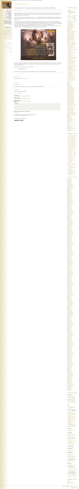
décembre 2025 (70, 185)
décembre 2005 (70, 383)
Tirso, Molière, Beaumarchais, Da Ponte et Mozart (72, 52)
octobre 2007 (70, 365)
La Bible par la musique (71, 24)
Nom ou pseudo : (16, 95)
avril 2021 (69, 228)
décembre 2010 (70, 333)
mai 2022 (69, 217)
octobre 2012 (70, 314)
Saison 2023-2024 (71, 100)
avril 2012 (69, 319)
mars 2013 (70, 310)
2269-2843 (75, 487)
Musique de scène (71, 80)
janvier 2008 (70, 362)
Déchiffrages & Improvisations (70, 25)
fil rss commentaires (71, 481)
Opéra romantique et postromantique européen (72, 60)
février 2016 (70, 280)
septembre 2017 (70, 264)
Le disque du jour (33, 10)
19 (72, 475)
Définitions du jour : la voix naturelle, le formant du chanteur (72, 421)
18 (71, 475)
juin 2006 (69, 378)
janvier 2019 (70, 251)
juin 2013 (69, 307)
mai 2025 (69, 191)
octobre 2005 (70, 385)
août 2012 (69, 316)
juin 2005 (69, 388)
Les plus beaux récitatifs (72, 44)
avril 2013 (69, 309)
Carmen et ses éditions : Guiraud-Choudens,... (72, 153)
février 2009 (70, 351)
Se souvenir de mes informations (21, 118)
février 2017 (70, 270)
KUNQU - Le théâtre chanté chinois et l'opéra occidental (72, 435)
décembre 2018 (70, 252)
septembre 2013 (70, 305)
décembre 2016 (70, 272)
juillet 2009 (70, 347)
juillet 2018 (70, 256)
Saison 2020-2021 (71, 98)
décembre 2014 (70, 292)
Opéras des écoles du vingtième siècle (71, 75)
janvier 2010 (70, 342)
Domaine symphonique (40, 10)
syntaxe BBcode (30, 115)
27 (74, 476)
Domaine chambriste (71, 103)
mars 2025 (70, 193)
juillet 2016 (70, 276)
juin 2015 (69, 287)
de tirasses (35, 17)
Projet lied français (71, 38)
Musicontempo (70, 109)
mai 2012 (69, 318)
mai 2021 (69, 227)
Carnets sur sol (21, 4)
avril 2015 (69, 289)
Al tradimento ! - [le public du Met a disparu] (72, 444)
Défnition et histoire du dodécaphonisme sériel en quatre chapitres (72, 425)
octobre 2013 (70, 304)
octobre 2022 (70, 213)
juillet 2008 (70, 357)
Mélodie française (71, 39)
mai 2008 (69, 359)
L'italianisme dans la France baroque (8, 29)
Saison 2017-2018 (71, 95)
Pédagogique (70, 85)
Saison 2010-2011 (71, 89)
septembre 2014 (70, 295)
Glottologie (70, 86)
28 (75, 476)
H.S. (69, 124)
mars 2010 (70, 340)
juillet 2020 (70, 236)
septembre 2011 (70, 325)
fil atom (69, 482)
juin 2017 (69, 267)
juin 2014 (69, 297)
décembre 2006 (70, 373)
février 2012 (70, 321)
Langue (69, 29)
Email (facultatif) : (17, 97)
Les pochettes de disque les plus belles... (72, 148)
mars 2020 (70, 239)
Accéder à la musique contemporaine (71, 461)
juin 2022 (69, 216)
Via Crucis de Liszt (71, 41)
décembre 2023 (70, 201)
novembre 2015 (70, 283)
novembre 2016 (70, 273)
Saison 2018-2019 (71, 96)
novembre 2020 (70, 232)
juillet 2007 (70, 367)
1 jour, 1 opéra (70, 23)
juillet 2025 (70, 189)
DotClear (76, 486)
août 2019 (69, 245)
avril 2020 (69, 238)
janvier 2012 (70, 322)
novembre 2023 (70, 202)
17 (70, 475)
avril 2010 (69, 339)
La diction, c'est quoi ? (71, 426)
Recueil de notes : (8, 43)
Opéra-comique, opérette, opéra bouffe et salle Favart (72, 419)
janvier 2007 (70, 372)
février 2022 (70, 220)
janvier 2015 (70, 291)
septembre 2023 (70, 204)
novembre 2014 (70, 293)
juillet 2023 (70, 205)
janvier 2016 (70, 281)
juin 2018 (69, 257)
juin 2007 (69, 368)
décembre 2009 (70, 343)
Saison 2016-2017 (71, 94)
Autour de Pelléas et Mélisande (71, 68)
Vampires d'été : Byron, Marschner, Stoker (71, 32)
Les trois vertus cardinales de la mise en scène (7, 37)
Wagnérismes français (71, 67)
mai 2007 (69, 369)
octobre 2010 (70, 334)
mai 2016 (69, 278)
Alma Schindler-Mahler (71, 37)
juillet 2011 (69, 327)
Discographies (70, 87)
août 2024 (69, 196)
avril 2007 (69, 370)
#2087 (60, 10)
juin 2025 (69, 190)
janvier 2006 (70, 382)
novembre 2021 (70, 222)
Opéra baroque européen (72, 47)
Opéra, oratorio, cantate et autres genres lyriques (72, 413)
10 (70, 474)
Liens (10, 55)
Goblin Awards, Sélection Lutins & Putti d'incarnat (72, 43)
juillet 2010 (70, 337)
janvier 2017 (70, 271)
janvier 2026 (70, 184)
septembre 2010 (70, 335)
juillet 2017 (70, 266)
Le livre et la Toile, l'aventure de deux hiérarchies (6, 30)
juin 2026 (69, 180)
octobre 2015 (70, 284)
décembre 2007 (70, 363)
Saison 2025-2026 (71, 26)
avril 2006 (69, 380)
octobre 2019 (70, 243)
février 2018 (70, 260)
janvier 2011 (70, 332)
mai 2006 (69, 379)
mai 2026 (69, 181)
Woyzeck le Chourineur (7, 33)
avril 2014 (69, 299)
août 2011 (69, 326)
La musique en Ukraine (71, 21)
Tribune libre (9, 52)
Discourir (69, 115)
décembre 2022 (70, 211)
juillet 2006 (70, 377)
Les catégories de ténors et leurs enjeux (72, 417)
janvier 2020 (70, 241)
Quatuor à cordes (71, 102)
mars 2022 (70, 219)
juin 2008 (69, 358)
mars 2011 (70, 330)
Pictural (69, 117)
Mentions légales (9, 50)
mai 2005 (69, 389)
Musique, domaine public (72, 114)
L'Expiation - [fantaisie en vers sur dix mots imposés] (72, 442)
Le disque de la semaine (72, 112)
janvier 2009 (70, 352)
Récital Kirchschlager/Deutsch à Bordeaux (72, 455)
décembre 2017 (70, 262)
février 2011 (70, 331)
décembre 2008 (70, 353)
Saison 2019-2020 (71, 97)
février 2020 (70, 240)
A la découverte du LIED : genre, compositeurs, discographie (72, 407)
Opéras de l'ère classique (72, 49)
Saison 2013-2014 (71, 92)
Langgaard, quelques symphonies (71, 450)
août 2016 (69, 275)
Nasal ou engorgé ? (8, 34)
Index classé (16, 78)
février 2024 (70, 200)
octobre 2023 (70, 203)
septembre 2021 (70, 224)
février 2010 (70, 341)
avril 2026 (69, 182)
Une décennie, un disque (72, 22)
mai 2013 (69, 308)
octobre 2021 (70, 223)
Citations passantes (71, 34)
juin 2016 (69, 277)
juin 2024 (69, 198)
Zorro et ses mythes (71, 33)
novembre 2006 (70, 374)
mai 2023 (69, 207)
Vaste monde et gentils (71, 125)
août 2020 (69, 235)
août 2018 (69, 255)
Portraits (69, 84)
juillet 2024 (70, 197)
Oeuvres (69, 82)
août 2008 (69, 356)
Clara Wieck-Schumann (72, 36)
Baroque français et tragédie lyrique (71, 46)
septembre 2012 (70, 315)
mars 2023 (70, 209)
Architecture (70, 116)
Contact (10, 53)
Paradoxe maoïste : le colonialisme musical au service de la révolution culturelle (71, 12)
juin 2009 (69, 348)
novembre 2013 (70, 303)
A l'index (69, 126)
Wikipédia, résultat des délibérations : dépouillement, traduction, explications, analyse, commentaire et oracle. (72, 467)
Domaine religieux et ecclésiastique (71, 107)
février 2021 (70, 230)
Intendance (70, 28)
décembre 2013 (70, 302)
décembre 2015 (70, 282)
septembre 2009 (70, 345)
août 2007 (69, 366)
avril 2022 (69, 218)
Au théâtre (70, 118)
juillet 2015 (70, 286)
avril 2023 (69, 208)
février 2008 (70, 361)
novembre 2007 (70, 364)
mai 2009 (69, 349)
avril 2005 (69, 390)
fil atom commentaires (71, 483)
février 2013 (70, 311)
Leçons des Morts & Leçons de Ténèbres (8, 32)
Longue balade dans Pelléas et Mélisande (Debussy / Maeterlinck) (72, 397)
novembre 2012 (70, 313)
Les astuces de (8, 46)
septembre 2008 (70, 355)
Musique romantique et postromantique (51, 10)
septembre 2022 (70, 214)
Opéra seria (70, 48)
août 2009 (69, 346)
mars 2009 (70, 350)
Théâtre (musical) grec (71, 79)
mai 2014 (69, 298)
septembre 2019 (70, 244)
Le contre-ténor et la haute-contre (71, 412)
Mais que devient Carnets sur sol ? (72, 135)
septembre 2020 (70, 234)
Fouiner (69, 16)
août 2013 (69, 306)
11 (71, 474)
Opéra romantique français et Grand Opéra (72, 62)
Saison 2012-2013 (71, 91)
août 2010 (69, 336)
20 (74, 475)
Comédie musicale (71, 76)
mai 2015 (69, 288)
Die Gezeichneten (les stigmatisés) (71, 72)
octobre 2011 (70, 324)
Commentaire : (16, 102)
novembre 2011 (70, 323)
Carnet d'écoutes (71, 110)
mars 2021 (70, 229)
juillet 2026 (70, 179)
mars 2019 (70, 249)
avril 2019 (69, 248)
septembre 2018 (70, 254)
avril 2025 (69, 192)
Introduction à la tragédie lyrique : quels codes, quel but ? (72, 402)
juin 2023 (69, 206)
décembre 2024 (70, 195)
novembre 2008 (70, 354)
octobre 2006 (70, 375)
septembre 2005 (70, 386)
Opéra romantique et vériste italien (71, 59)
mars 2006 (70, 381)
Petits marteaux (70, 101)
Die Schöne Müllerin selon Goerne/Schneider (72, 457)
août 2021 (69, 225)
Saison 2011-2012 (71, 90)
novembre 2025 (70, 186)
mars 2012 (70, 320)
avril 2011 (69, 329)
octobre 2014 (70, 294)
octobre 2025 (70, 187)
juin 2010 (69, 338)
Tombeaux (70, 162)
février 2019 (70, 250)
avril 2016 (69, 279)
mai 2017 (69, 268)
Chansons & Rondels (71, 77)
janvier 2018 (70, 261)
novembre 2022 (70, 212)
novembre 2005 (70, 384)
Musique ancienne (71, 127)
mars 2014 (70, 300)
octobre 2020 (70, 233)
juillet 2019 (70, 246)
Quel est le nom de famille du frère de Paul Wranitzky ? (22, 111)
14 (75, 474)
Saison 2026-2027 (71, 27)
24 (70, 476)
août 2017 (69, 265)
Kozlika (71, 486)
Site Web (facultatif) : (17, 100)
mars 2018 (70, 259)
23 (69, 476)
